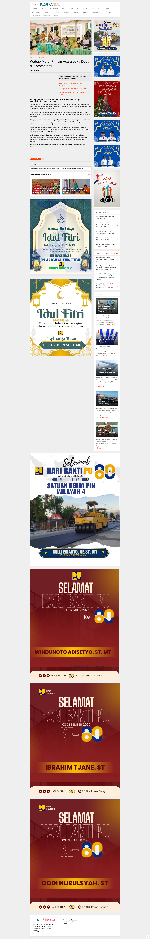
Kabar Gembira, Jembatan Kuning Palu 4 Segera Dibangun (107, 401)
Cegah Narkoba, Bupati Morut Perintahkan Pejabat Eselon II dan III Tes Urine (75, 190)
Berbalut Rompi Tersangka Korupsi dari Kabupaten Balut (106, 432)
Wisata (56, 15)
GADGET (107, 8)
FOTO (85, 8)
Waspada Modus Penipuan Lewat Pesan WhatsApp (106, 309)
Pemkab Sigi (85, 12)
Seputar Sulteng (36, 12)
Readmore (111, 324)
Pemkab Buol (107, 12)
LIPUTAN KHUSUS (74, 8)
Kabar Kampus (36, 15)
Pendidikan (57, 12)
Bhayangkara (47, 15)
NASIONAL (35, 8)
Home (31, 57)
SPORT (99, 8)
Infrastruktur (47, 12)
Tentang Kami (74, 921)
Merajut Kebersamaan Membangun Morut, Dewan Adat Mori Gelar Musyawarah (44, 190)
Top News (75, 12)
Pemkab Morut (96, 12)
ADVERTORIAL (54, 8)
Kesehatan (67, 12)
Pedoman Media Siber (66, 922)
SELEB (92, 8)
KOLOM (64, 8)
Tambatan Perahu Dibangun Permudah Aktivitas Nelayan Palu (106, 370)
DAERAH (43, 8)
